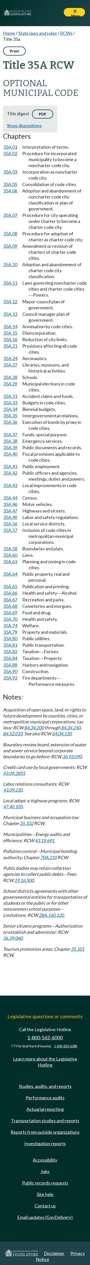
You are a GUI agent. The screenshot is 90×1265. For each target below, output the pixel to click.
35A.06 (10, 190)
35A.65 (10, 586)
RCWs (66, 33)
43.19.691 (44, 840)
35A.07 (10, 215)
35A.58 (10, 548)
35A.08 (10, 233)
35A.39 (10, 447)
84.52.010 (12, 733)
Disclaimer (54, 1253)
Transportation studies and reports (45, 1120)
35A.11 (10, 283)
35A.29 (10, 383)
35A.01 (10, 147)
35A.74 (10, 625)
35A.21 (10, 346)
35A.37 (10, 434)
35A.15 (10, 333)
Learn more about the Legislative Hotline (45, 1062)
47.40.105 (12, 806)
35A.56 (10, 523)
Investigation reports (45, 1143)
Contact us (45, 1205)
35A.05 (10, 184)
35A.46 (10, 504)
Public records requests (45, 1183)
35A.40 (10, 454)
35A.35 (10, 415)
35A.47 (10, 510)
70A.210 (48, 857)
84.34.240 (70, 727)
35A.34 (10, 409)
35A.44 (10, 498)
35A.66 (10, 593)
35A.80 (10, 638)
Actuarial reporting (45, 1109)
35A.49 (10, 517)
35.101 (77, 949)
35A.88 (10, 665)
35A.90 (10, 671)
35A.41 (10, 466)
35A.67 (10, 599)
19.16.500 (24, 880)
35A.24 (10, 358)
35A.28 (10, 377)
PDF (42, 114)
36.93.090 (72, 756)
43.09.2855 (14, 773)
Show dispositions (24, 125)
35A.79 (10, 632)
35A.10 (10, 264)
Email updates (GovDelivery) (45, 1217)
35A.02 (10, 153)
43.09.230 (12, 790)
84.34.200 (34, 727)
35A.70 (10, 619)
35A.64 (10, 574)
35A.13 (10, 314)
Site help (45, 1194)
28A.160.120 (51, 915)
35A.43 (10, 485)
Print (14, 51)
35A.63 (10, 561)
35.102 (26, 823)
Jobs (45, 1171)
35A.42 (10, 473)
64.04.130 (62, 733)
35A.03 (10, 172)
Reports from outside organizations (45, 1132)
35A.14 (10, 326)
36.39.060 (12, 938)
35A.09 (10, 246)
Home (9, 33)
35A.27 (10, 365)
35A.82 (10, 651)
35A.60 (10, 555)
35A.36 (10, 422)
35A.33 (10, 402)
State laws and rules (37, 33)
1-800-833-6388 (65, 1046)
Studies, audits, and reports (45, 1086)
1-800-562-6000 (45, 1037)
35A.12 (10, 301)
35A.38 (10, 441)
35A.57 (10, 530)
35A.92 (10, 678)
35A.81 (10, 645)
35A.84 (10, 658)
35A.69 (10, 612)
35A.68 (10, 606)
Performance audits (45, 1097)
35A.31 (10, 396)
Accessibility (45, 1160)
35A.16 (10, 339)
